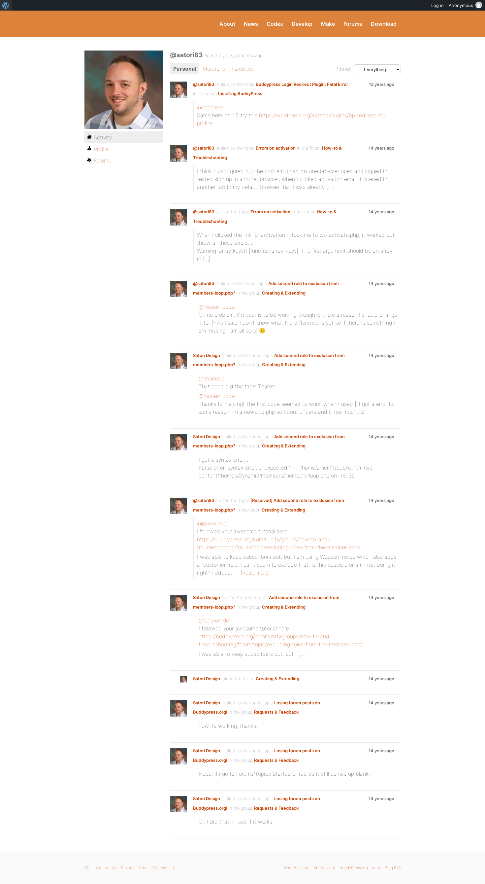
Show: (344, 69)
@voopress (210, 107)
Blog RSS (393, 867)
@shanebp (211, 378)
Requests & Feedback (276, 712)
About (227, 23)
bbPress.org (324, 867)
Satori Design (206, 355)
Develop (302, 23)
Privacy (127, 867)
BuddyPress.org (128, 24)
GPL (88, 867)
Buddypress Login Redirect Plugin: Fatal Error (302, 84)
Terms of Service (154, 867)
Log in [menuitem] (437, 5)
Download (384, 23)
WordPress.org (296, 867)
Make (328, 23)
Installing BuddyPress (240, 93)
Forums (352, 23)
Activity (103, 137)
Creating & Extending (284, 293)
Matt (376, 867)
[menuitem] (6, 5)
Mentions (214, 68)
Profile (101, 149)
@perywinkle (212, 523)
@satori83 (203, 84)
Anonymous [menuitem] (461, 5)
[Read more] (255, 572)
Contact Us (106, 867)
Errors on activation (276, 148)
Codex (275, 23)
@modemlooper (217, 306)
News (251, 23)
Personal (184, 68)
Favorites (243, 68)
